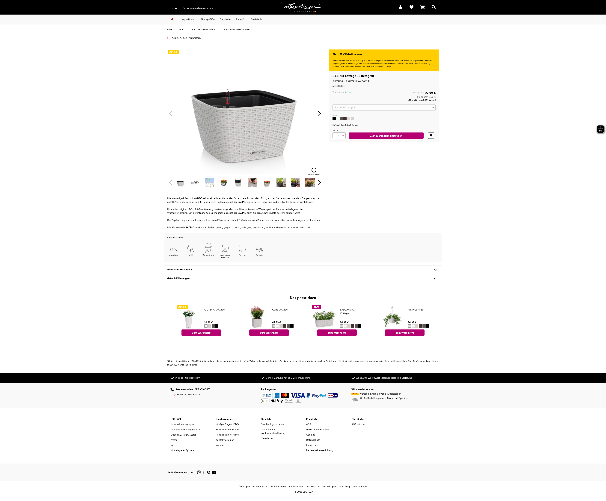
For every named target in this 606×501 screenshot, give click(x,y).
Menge (335, 130)
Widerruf (220, 445)
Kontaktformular (225, 440)
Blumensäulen (278, 487)
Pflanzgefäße (208, 19)
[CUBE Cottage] (256, 316)
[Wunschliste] (411, 9)
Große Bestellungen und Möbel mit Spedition (384, 398)
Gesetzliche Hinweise (317, 430)
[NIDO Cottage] (392, 316)
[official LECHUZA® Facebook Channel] (203, 472)
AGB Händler (358, 424)
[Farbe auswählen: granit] (341, 118)
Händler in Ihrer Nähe (227, 435)
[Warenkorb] (422, 9)
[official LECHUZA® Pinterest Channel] (208, 472)
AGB (308, 424)
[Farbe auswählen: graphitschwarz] (334, 118)
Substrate (225, 19)
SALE (181, 29)
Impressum (312, 445)
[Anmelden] (400, 9)
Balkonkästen (260, 487)
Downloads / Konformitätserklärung (273, 431)
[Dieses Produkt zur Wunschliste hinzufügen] (431, 135)
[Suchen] (433, 9)
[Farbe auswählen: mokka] (345, 118)
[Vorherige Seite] (170, 114)
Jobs (172, 445)
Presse (173, 440)
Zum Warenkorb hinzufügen (386, 136)
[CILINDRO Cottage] (188, 316)
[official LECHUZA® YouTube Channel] (214, 472)
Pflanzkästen (313, 487)
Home (169, 29)
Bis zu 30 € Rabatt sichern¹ (204, 29)
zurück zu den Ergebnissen (186, 38)
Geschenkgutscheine (272, 424)
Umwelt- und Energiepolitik (185, 430)
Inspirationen (188, 19)
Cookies (310, 435)
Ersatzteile (256, 19)
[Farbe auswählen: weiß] (337, 118)
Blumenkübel (296, 487)
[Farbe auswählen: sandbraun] (352, 118)
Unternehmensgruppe (182, 424)
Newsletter (267, 438)
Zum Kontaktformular (188, 395)
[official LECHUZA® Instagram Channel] (199, 472)
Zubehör (240, 19)
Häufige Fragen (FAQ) (227, 424)
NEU (172, 19)
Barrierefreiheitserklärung (319, 450)
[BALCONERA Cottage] (324, 316)
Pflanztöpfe (329, 487)
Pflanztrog (344, 487)
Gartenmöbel (360, 487)
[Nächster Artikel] (319, 114)
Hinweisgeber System (182, 450)
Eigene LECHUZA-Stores (183, 435)
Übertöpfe (244, 487)
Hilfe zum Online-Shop (228, 430)
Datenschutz (313, 440)
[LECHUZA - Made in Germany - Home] (302, 7)
